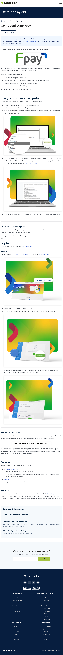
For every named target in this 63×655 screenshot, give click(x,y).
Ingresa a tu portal (44, 254)
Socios (16, 634)
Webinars (46, 637)
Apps (16, 608)
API (46, 642)
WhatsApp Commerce (46, 606)
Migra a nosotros (46, 629)
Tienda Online (46, 597)
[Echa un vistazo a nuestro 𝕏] (33, 582)
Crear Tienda (44, 559)
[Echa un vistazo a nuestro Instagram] (29, 582)
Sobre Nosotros (17, 626)
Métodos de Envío (16, 603)
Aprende (46, 631)
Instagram (46, 603)
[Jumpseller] (31, 576)
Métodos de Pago (16, 597)
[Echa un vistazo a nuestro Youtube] (38, 582)
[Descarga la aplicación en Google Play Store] (27, 588)
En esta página (9, 32)
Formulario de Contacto (11, 469)
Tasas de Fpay (51, 494)
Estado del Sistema (46, 645)
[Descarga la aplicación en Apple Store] (36, 588)
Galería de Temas (16, 606)
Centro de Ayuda (46, 626)
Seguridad (51, 650)
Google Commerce (46, 608)
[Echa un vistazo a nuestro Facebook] (25, 582)
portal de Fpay (27, 246)
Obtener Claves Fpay (30, 163)
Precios (17, 631)
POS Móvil (46, 614)
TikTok (46, 616)
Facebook (46, 600)
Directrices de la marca (17, 637)
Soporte (5, 21)
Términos (57, 650)
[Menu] (60, 2)
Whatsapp (7, 479)
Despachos (17, 611)
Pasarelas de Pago (31, 41)
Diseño (46, 639)
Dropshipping (46, 619)
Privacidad (44, 650)
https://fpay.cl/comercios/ (22, 254)
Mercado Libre (46, 611)
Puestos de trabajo (17, 629)
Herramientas (46, 634)
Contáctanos (16, 639)
